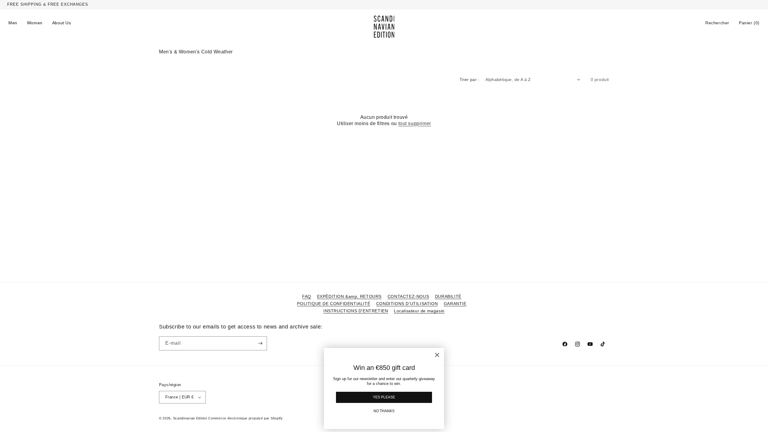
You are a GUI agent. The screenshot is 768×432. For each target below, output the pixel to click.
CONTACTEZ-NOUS (408, 296)
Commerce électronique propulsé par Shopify (245, 418)
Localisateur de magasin (419, 310)
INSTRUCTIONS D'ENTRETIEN (355, 310)
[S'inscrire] (260, 343)
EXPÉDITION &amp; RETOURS (349, 296)
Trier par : (469, 79)
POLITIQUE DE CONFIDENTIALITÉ (333, 303)
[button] (717, 23)
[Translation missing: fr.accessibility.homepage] (384, 27)
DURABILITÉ (448, 296)
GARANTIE (455, 303)
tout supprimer (414, 123)
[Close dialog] (437, 354)
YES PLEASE (384, 397)
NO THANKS (384, 411)
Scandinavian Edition (190, 418)
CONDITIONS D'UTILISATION (407, 303)
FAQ (306, 296)
